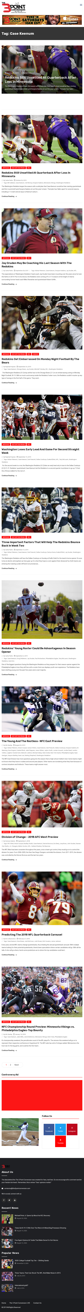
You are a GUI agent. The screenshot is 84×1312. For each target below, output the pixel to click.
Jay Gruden (69, 270)
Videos (35, 354)
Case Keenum (20, 183)
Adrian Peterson (40, 270)
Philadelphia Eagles (52, 658)
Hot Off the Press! (18, 168)
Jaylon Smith (48, 750)
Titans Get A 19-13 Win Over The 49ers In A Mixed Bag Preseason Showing (40, 1228)
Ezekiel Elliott (51, 459)
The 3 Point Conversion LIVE (19, 1303)
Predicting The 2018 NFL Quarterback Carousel (32, 934)
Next (17, 1065)
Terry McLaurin (63, 459)
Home (4, 1303)
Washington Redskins (63, 183)
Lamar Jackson (56, 941)
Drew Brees (20, 941)
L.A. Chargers (13, 846)
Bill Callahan (11, 183)
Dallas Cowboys (41, 459)
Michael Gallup (37, 753)
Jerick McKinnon (29, 1037)
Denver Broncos (48, 843)
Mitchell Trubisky (39, 369)
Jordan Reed (68, 750)
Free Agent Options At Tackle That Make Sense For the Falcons (36, 1240)
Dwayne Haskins (38, 183)
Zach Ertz (11, 661)
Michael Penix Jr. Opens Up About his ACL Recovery (32, 1215)
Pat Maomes (46, 846)
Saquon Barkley (13, 755)
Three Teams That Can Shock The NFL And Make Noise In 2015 (37, 1273)
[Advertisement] (42, 1095)
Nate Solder (46, 753)
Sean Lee (21, 755)
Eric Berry (56, 843)
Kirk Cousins (46, 941)
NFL (29, 168)
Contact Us (37, 1303)
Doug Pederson (22, 658)
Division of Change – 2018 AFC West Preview (30, 836)
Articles (6, 168)
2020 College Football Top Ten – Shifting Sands (32, 1261)
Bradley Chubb (28, 843)
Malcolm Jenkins (26, 753)
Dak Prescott (31, 459)
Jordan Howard (58, 750)
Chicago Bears (21, 369)
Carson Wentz (31, 748)
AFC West (10, 843)
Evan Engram (12, 750)
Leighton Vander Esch (14, 753)
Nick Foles (51, 1037)
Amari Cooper (22, 748)
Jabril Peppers (30, 750)
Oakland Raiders (36, 846)
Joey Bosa (63, 843)
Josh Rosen (38, 941)
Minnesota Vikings (50, 183)
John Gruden (71, 843)
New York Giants (56, 753)
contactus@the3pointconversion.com (17, 1188)
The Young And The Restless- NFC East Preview (32, 741)
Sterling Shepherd (30, 755)
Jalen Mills (20, 1037)
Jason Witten (39, 750)
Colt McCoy (28, 183)
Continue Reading (8, 196)
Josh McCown (29, 941)
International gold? (21, 1285)
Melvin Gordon (22, 846)
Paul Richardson (40, 658)
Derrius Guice (51, 552)
